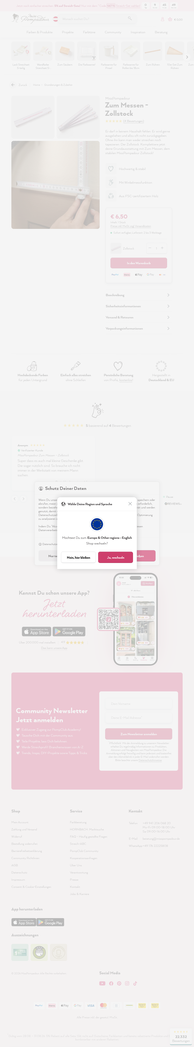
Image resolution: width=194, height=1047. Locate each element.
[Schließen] (130, 504)
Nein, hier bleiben (78, 557)
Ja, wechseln (115, 557)
